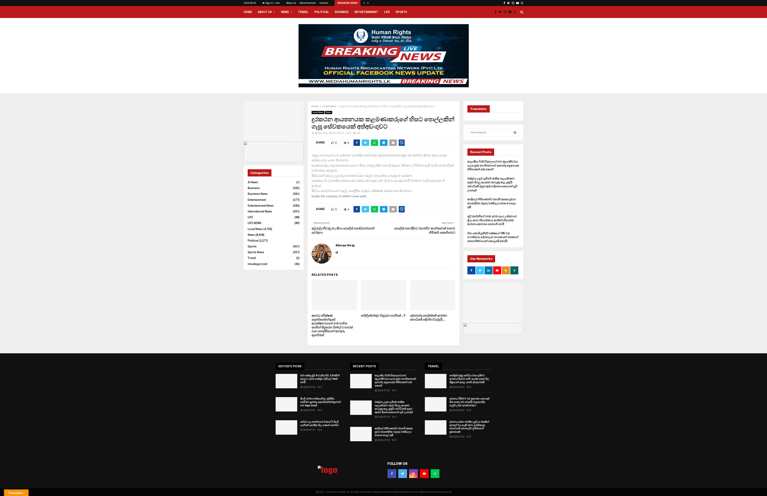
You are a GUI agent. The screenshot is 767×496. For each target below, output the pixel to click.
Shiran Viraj (321, 133)
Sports (401, 12)
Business (342, 12)
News (285, 12)
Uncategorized (257, 264)
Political (321, 12)
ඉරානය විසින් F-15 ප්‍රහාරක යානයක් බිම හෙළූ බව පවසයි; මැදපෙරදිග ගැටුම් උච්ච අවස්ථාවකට (469, 402)
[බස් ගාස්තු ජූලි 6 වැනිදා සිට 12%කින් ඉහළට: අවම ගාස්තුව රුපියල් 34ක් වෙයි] (286, 381)
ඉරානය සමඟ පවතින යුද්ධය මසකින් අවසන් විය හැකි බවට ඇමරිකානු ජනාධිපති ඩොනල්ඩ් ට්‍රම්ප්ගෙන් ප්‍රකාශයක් (469, 426)
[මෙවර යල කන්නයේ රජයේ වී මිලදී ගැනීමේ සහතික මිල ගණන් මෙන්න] (286, 427)
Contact (323, 3)
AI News (253, 182)
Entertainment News (261, 205)
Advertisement (308, 3)
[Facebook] (497, 12)
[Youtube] (511, 12)
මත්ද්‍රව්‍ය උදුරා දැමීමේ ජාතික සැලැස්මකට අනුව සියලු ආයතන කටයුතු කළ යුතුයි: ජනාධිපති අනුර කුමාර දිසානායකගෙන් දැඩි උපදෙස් (394, 407)
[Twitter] (501, 12)
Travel (303, 12)
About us (265, 12)
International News (260, 211)
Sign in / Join (272, 3)
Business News (258, 193)
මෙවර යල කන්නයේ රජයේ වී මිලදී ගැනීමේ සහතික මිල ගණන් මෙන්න (319, 423)
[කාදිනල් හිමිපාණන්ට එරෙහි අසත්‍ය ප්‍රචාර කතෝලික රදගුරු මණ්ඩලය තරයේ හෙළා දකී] (361, 434)
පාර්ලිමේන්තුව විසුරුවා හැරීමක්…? (383, 315)
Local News (318, 112)
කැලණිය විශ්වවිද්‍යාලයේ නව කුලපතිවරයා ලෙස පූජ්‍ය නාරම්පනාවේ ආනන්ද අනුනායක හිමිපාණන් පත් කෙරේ (493, 165)
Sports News (256, 252)
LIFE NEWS (254, 223)
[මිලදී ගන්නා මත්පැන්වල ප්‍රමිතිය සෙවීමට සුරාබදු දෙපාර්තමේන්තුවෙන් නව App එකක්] (286, 404)
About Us (291, 3)
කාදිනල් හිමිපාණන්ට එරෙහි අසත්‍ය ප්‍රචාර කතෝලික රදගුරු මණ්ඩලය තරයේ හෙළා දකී (491, 203)
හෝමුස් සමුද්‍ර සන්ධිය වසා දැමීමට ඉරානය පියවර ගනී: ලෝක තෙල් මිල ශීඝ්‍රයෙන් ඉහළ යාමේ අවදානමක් (469, 379)
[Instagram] (506, 12)
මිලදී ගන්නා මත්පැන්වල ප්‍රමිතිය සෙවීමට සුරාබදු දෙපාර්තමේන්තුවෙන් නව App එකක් (320, 402)
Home (248, 12)
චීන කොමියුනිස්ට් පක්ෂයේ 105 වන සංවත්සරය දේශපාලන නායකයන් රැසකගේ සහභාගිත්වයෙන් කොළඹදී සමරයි (493, 237)
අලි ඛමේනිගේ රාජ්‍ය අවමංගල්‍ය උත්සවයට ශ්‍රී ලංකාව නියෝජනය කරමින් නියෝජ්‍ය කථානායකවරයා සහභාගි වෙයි (492, 220)
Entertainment (366, 12)
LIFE (387, 12)
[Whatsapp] (516, 12)
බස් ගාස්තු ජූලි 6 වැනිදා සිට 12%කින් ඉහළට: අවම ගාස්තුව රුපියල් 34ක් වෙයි (320, 379)
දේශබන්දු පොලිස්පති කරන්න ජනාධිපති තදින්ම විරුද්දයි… (428, 317)
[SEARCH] (515, 132)
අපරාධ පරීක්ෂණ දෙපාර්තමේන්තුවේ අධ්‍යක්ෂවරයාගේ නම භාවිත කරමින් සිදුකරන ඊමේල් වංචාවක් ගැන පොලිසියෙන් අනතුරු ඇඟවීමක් (332, 325)
